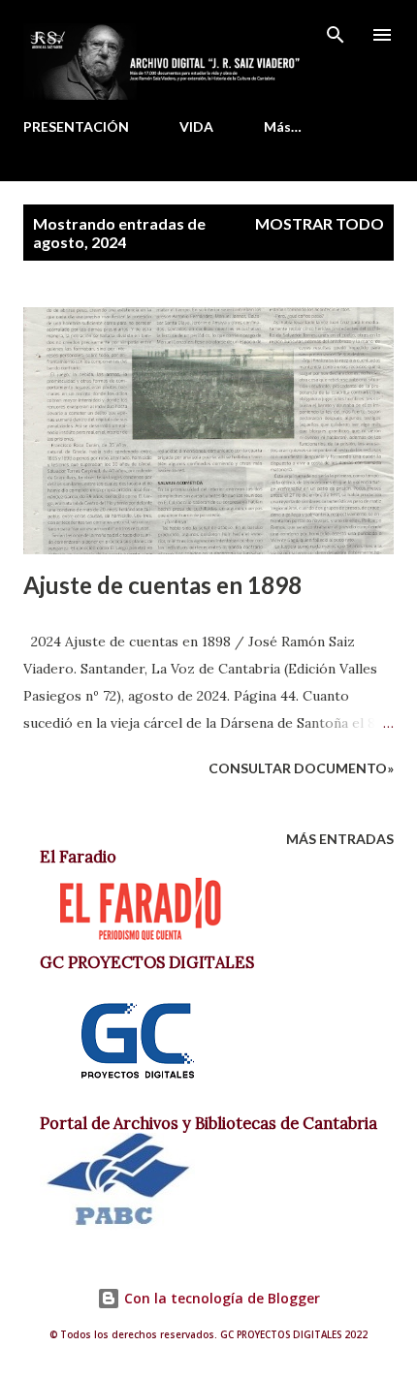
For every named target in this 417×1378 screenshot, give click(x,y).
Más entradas (340, 838)
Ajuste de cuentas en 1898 (162, 585)
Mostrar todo (319, 223)
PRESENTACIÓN (76, 126)
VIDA (196, 126)
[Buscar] (335, 35)
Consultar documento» (301, 768)
